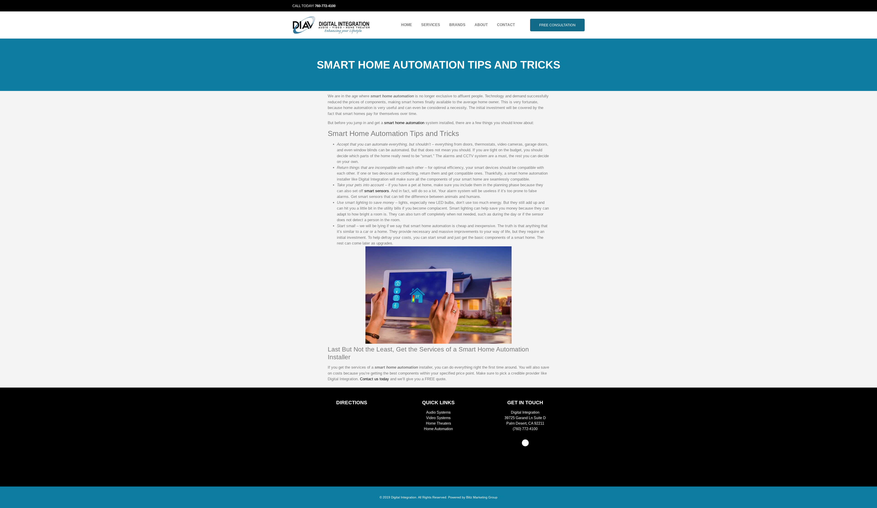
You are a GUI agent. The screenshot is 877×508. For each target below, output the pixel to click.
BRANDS (457, 25)
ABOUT (481, 25)
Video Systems (438, 418)
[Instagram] (581, 5)
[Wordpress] (525, 442)
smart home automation (404, 123)
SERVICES (430, 25)
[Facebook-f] (574, 5)
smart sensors (376, 191)
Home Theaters (438, 423)
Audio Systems (438, 412)
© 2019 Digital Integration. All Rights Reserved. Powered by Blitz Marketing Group (438, 497)
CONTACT (506, 25)
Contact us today (374, 379)
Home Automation (438, 429)
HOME (406, 25)
